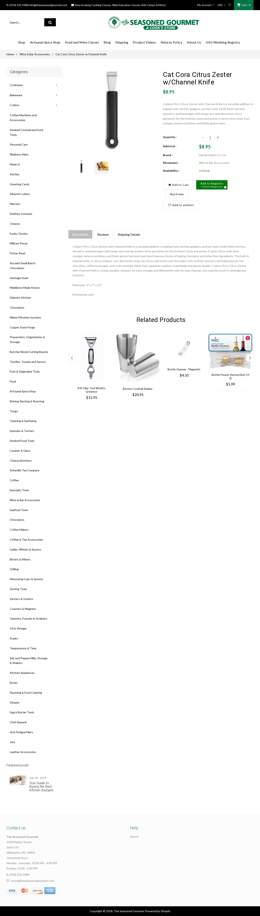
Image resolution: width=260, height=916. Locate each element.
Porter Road (17, 253)
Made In (15, 164)
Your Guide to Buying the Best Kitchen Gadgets (41, 786)
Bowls (13, 682)
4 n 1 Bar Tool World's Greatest (91, 389)
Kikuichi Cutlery (20, 194)
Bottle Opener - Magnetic (184, 369)
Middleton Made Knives (25, 287)
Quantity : (170, 137)
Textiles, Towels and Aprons (28, 361)
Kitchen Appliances (22, 672)
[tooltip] (224, 187)
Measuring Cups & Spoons (26, 579)
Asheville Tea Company (24, 470)
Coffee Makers (19, 529)
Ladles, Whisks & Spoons (25, 549)
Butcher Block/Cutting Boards (29, 352)
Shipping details (129, 234)
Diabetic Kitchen (20, 297)
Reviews (103, 234)
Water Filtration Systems (25, 317)
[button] (212, 185)
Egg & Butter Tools (22, 712)
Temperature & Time (23, 648)
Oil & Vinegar (18, 628)
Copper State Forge (22, 327)
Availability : (171, 170)
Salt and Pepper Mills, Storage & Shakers (29, 660)
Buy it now (177, 194)
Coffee (14, 480)
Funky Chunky (19, 233)
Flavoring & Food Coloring (26, 692)
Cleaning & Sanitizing (23, 421)
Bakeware (16, 95)
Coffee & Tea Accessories (26, 539)
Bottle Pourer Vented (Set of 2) (230, 376)
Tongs (14, 411)
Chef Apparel (18, 722)
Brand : (167, 155)
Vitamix (14, 702)
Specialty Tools (19, 490)
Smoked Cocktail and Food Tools (26, 132)
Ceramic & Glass (20, 450)
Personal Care (19, 144)
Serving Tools (18, 589)
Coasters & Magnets (23, 608)
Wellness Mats (19, 154)
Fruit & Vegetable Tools (25, 371)
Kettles (15, 174)
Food (13, 381)
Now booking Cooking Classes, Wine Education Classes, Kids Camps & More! (120, 5)
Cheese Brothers (21, 460)
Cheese (15, 223)
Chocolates (17, 307)
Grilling (14, 569)
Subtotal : (169, 146)
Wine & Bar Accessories (35, 54)
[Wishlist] (229, 5)
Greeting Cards (19, 184)
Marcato (15, 204)
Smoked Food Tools (22, 440)
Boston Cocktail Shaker (138, 388)
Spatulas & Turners (22, 430)
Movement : (171, 162)
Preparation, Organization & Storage (27, 339)
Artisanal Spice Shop (23, 391)
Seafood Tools (19, 510)
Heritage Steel (19, 278)
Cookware (16, 85)
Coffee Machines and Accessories (23, 117)
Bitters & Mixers (20, 559)
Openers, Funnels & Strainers (28, 618)
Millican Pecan (19, 243)
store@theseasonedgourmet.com (32, 880)
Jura (12, 742)
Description (80, 234)
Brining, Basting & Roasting (27, 401)
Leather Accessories (23, 752)
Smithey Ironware (21, 213)
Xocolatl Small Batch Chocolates (22, 265)
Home (10, 54)
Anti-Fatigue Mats (21, 732)
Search (134, 836)
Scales (14, 638)
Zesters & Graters (21, 599)
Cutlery (14, 105)
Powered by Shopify (157, 911)
